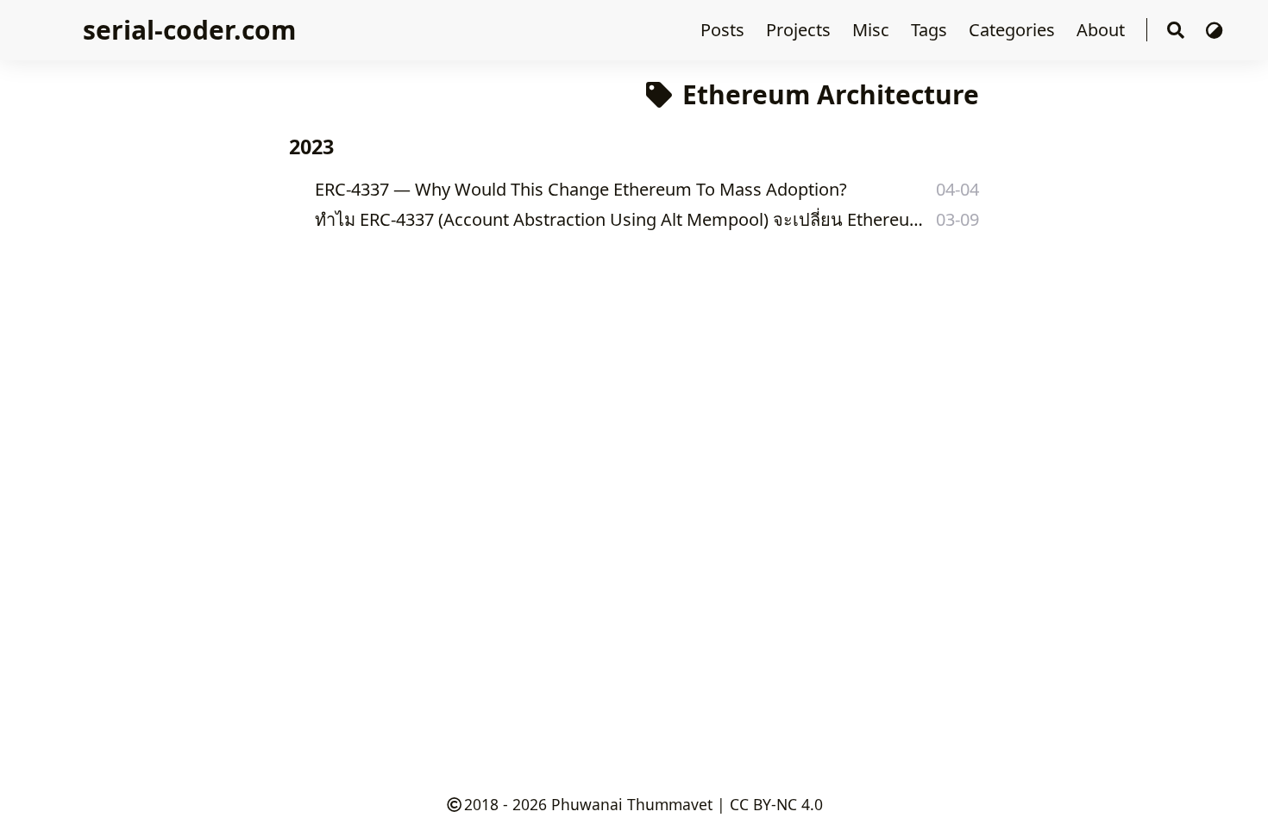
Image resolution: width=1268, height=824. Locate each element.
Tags (931, 29)
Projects (800, 29)
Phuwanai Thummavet (631, 804)
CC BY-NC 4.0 (776, 804)
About (1103, 29)
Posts (724, 29)
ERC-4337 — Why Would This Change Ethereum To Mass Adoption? (581, 189)
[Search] (1175, 30)
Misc (873, 29)
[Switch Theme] (1214, 29)
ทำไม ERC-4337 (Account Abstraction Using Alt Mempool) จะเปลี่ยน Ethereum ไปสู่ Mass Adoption (620, 219)
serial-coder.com (189, 29)
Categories (1014, 29)
